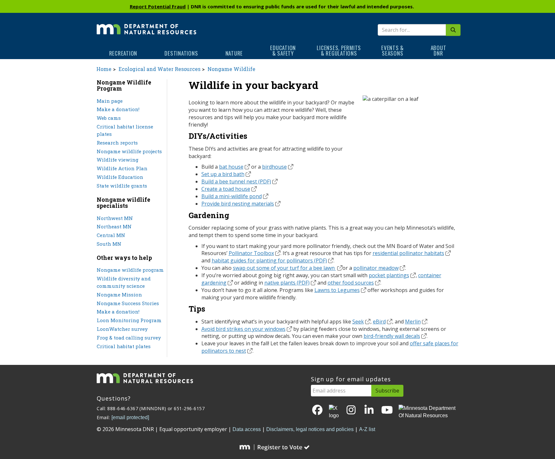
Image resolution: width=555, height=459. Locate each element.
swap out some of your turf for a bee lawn (284, 267)
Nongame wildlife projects (129, 151)
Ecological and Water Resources (159, 69)
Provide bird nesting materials (237, 203)
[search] (453, 30)
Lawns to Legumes (337, 290)
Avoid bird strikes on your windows (243, 328)
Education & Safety (283, 50)
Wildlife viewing (117, 159)
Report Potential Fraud (158, 6)
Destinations (181, 53)
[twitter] (334, 412)
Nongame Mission (119, 294)
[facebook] (317, 410)
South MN (109, 244)
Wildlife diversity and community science (124, 282)
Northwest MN (115, 218)
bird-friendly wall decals (392, 336)
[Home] (146, 24)
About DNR (438, 50)
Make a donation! (118, 109)
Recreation (123, 53)
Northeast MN (114, 226)
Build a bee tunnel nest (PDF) (236, 181)
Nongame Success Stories (128, 303)
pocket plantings (389, 275)
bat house (231, 166)
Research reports (117, 142)
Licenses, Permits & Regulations (339, 50)
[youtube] (387, 410)
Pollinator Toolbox (251, 253)
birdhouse (274, 166)
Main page (110, 101)
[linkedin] (369, 410)
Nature (234, 53)
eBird (379, 321)
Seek (358, 321)
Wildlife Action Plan (122, 168)
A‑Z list (367, 429)
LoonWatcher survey (122, 329)
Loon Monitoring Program (129, 320)
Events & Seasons (392, 50)
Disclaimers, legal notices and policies (310, 429)
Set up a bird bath (222, 174)
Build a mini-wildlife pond (231, 196)
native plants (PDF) (287, 282)
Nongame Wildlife (231, 69)
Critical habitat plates (124, 346)
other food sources (351, 282)
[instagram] (351, 410)
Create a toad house (225, 188)
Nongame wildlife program (130, 270)
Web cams (109, 118)
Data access (247, 429)
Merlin (413, 321)
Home (103, 69)
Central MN (111, 235)
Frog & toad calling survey (129, 337)
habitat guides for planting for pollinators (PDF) (269, 260)
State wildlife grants (122, 185)
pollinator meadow (376, 267)
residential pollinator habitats (408, 253)
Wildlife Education (120, 177)
